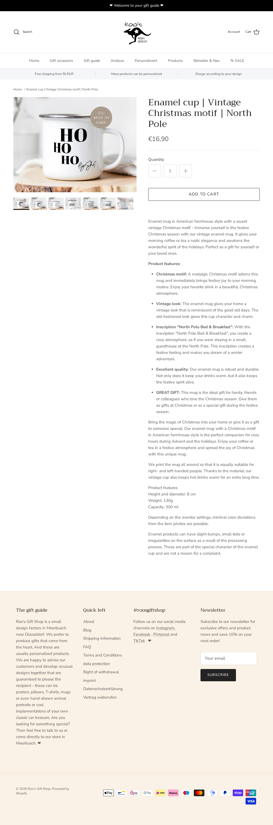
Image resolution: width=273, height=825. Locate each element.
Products (175, 60)
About (88, 621)
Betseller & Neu (207, 60)
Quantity (156, 159)
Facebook (141, 634)
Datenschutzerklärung (103, 688)
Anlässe (117, 60)
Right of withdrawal (101, 672)
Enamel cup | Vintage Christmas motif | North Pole (62, 89)
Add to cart (204, 194)
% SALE (237, 60)
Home (34, 60)
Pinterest (161, 634)
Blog (87, 630)
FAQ (87, 647)
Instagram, (165, 628)
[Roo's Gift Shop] (136, 32)
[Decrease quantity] (154, 171)
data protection (96, 663)
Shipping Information (102, 638)
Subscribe (218, 674)
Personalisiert (146, 60)
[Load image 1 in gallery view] (74, 144)
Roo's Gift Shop (39, 789)
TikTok (139, 640)
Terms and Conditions (102, 655)
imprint (89, 680)
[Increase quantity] (185, 171)
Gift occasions (61, 60)
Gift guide (92, 60)
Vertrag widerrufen (100, 697)
